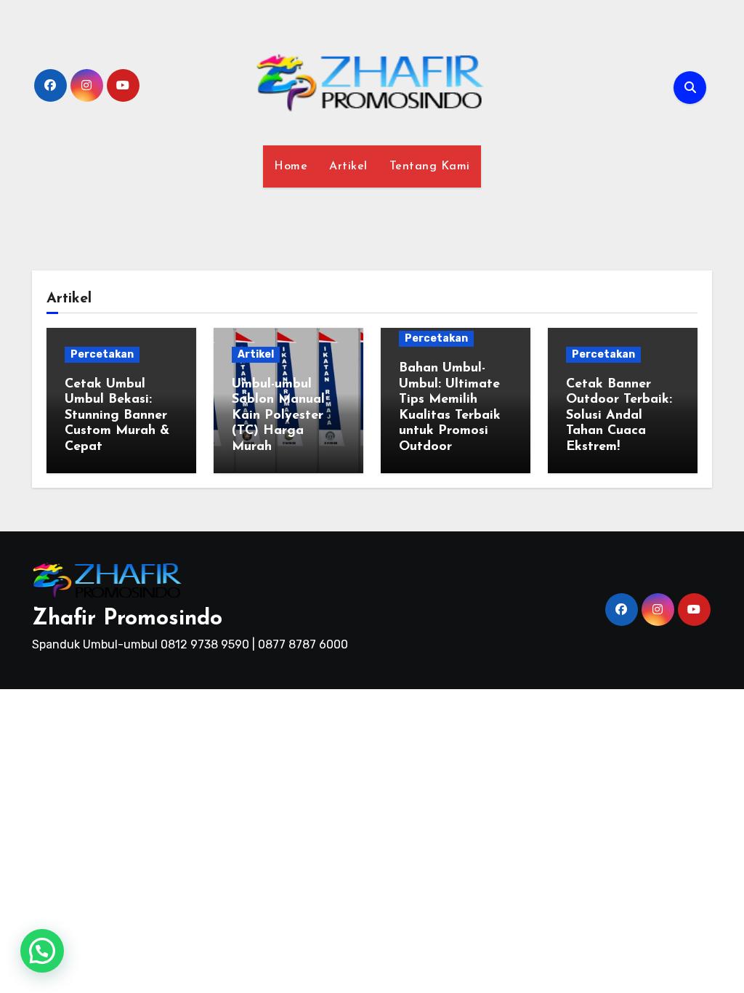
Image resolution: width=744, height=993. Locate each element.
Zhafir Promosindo (127, 619)
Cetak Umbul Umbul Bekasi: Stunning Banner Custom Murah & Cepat (117, 416)
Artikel (348, 166)
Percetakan (102, 354)
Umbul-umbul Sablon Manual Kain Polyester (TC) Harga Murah (278, 416)
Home (290, 166)
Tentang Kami (429, 166)
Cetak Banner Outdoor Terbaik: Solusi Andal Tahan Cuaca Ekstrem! (619, 416)
